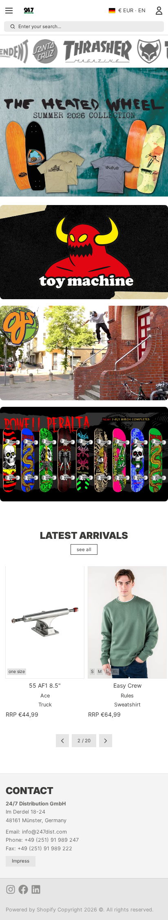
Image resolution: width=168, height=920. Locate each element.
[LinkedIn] (36, 889)
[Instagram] (10, 889)
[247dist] (28, 11)
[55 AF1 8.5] (45, 622)
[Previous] (62, 740)
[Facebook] (23, 889)
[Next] (105, 740)
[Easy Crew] (127, 622)
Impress (20, 861)
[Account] (157, 10)
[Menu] (12, 10)
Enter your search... (39, 26)
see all (84, 549)
